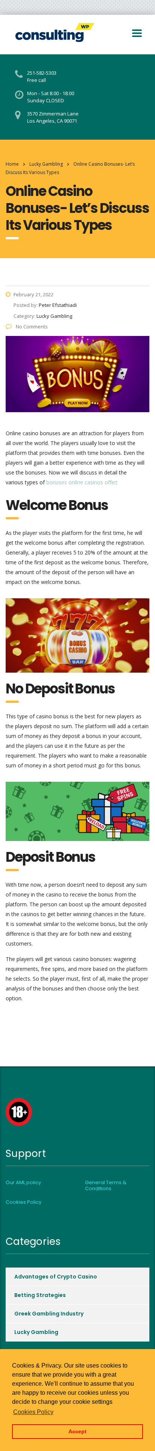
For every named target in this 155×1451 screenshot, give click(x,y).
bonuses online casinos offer (81, 482)
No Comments (31, 326)
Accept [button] (77, 1431)
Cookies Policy (23, 1202)
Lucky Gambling (36, 1332)
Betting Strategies (40, 1295)
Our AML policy (23, 1183)
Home (12, 164)
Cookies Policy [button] (33, 1412)
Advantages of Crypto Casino (55, 1276)
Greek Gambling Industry (49, 1313)
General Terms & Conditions (105, 1186)
